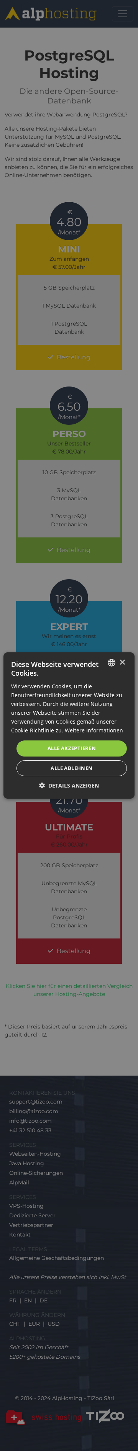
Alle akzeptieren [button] (72, 748)
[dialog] (69, 725)
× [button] (122, 662)
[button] (69, 785)
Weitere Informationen (94, 730)
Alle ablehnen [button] (71, 768)
